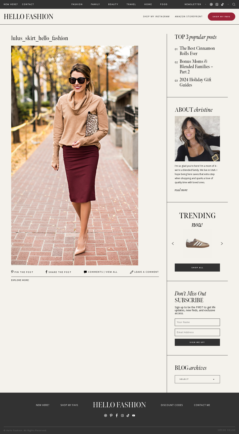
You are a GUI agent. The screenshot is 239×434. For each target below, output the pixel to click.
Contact (28, 4)
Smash (231, 430)
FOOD (164, 4)
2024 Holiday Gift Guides (195, 82)
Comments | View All (103, 272)
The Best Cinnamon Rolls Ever (197, 51)
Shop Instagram (156, 16)
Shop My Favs (221, 17)
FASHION (77, 4)
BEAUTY (113, 4)
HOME (148, 4)
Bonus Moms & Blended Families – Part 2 (196, 67)
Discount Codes (172, 405)
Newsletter (193, 4)
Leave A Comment (146, 272)
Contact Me (202, 405)
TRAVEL (131, 4)
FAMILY (95, 4)
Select (184, 379)
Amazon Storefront (189, 16)
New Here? (11, 4)
